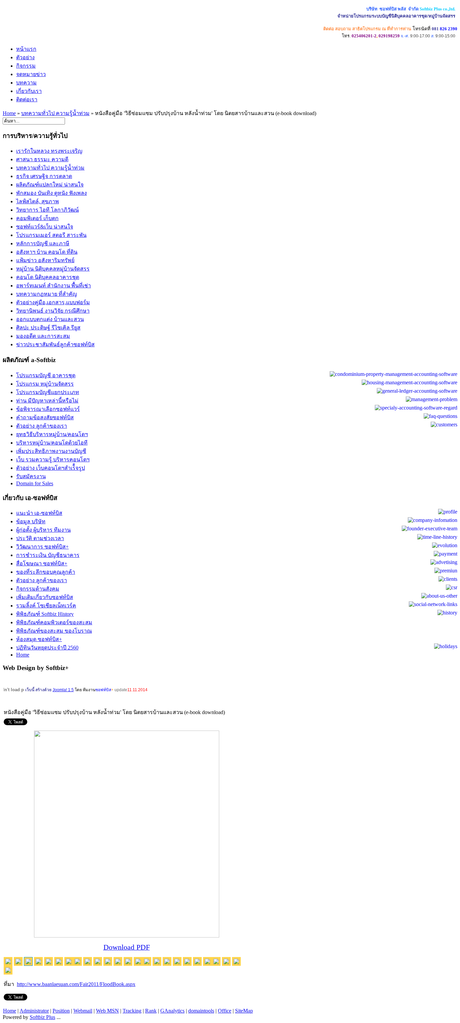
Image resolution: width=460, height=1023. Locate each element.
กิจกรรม (26, 66)
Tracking (132, 1011)
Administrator (34, 1011)
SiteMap (244, 1011)
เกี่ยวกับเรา (29, 91)
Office (224, 1011)
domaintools (201, 1011)
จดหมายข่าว (31, 74)
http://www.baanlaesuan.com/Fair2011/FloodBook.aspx (76, 984)
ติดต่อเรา (26, 99)
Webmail (82, 1011)
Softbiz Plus (42, 1017)
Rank (151, 1011)
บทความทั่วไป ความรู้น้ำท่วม (55, 113)
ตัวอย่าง (25, 57)
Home (9, 113)
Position (61, 1011)
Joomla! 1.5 (63, 689)
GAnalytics (172, 1011)
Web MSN (107, 1011)
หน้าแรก (26, 49)
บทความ (26, 82)
